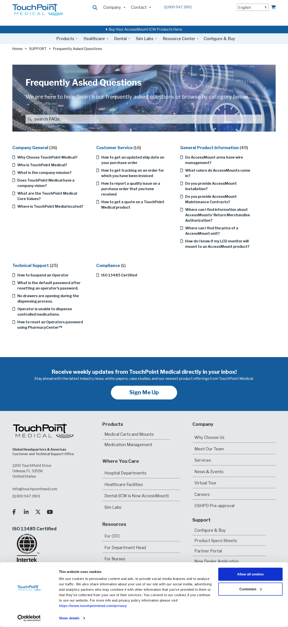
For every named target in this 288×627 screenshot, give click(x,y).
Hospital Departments (125, 473)
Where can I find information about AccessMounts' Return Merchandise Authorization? (217, 215)
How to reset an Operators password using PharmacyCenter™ (50, 325)
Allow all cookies (250, 574)
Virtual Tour (205, 483)
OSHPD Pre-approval (214, 505)
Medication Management (128, 444)
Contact (139, 7)
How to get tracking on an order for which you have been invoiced (132, 173)
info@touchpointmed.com (34, 489)
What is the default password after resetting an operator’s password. (49, 285)
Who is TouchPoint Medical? (42, 165)
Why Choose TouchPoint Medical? (47, 157)
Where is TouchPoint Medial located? (50, 206)
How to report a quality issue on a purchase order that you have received (130, 188)
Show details (69, 618)
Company (112, 7)
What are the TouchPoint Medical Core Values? (47, 196)
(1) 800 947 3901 (178, 7)
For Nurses (114, 558)
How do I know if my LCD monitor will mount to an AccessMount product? (217, 244)
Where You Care (120, 461)
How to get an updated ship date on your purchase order (132, 160)
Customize (247, 589)
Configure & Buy (219, 38)
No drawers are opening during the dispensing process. (48, 298)
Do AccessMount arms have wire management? (214, 160)
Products (65, 38)
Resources (114, 524)
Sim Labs (144, 38)
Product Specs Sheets (215, 540)
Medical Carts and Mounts (129, 434)
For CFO (112, 536)
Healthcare (94, 38)
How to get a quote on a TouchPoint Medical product (132, 205)
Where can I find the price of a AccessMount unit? (211, 231)
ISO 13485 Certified (119, 275)
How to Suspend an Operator (43, 275)
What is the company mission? (44, 173)
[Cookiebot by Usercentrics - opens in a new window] (29, 618)
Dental (120, 38)
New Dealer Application (216, 561)
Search (95, 7)
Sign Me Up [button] (144, 392)
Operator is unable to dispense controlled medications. (44, 312)
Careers (201, 494)
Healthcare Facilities (123, 484)
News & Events (208, 471)
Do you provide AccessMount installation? (211, 186)
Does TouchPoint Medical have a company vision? (45, 183)
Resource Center (179, 38)
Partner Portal (208, 550)
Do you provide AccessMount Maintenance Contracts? (211, 199)
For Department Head (125, 547)
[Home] (37, 9)
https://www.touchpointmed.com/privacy (93, 606)
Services (202, 460)
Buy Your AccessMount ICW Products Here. (145, 29)
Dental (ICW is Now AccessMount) (136, 495)
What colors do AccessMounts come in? (217, 173)
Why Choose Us (209, 437)
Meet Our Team (209, 449)
